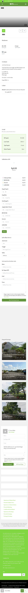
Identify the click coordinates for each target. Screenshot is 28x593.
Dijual (3, 34)
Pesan (3, 282)
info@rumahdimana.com (9, 567)
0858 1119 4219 (9, 1)
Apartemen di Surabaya (9, 511)
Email (3, 276)
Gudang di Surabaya (8, 516)
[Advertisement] (14, 322)
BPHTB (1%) (4, 213)
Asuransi (4, 219)
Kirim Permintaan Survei (14, 300)
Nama (3, 264)
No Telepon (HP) (5, 270)
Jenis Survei (4, 240)
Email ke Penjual (8, 464)
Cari (4, 571)
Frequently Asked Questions (7, 587)
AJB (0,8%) (4, 225)
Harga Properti (5, 189)
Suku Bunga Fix (5, 201)
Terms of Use (6, 297)
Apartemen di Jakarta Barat (9, 500)
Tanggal (3, 246)
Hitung (4, 231)
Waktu (3, 252)
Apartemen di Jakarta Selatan (10, 504)
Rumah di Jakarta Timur (9, 502)
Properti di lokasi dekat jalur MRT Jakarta (17, 585)
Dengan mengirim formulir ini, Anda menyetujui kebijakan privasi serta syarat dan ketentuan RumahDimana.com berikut (15, 296)
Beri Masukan (4, 585)
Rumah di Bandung (8, 507)
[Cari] (23, 574)
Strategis (14, 353)
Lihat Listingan (11, 432)
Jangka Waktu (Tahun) (7, 207)
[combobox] (14, 243)
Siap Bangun (11, 353)
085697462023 (7, 565)
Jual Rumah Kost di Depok (9, 509)
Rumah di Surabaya (8, 514)
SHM (7, 353)
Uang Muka (4, 195)
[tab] (3, 30)
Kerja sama (16, 587)
